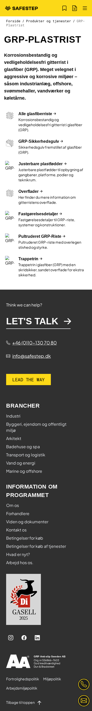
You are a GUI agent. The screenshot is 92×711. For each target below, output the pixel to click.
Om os (12, 505)
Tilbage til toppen (20, 702)
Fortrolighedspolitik (22, 679)
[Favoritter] (64, 8)
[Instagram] (10, 637)
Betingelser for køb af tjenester (36, 546)
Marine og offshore (24, 471)
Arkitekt (13, 438)
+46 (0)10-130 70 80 (34, 343)
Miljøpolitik (52, 679)
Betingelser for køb (24, 538)
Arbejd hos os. (19, 562)
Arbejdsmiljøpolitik (21, 688)
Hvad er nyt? (18, 554)
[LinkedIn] (37, 637)
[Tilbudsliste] (75, 8)
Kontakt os (16, 529)
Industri (13, 416)
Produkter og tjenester (48, 21)
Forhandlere (17, 513)
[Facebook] (24, 637)
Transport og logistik (25, 454)
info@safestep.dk (31, 356)
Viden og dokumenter (27, 521)
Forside (13, 21)
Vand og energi (20, 463)
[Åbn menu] (85, 8)
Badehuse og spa (23, 446)
